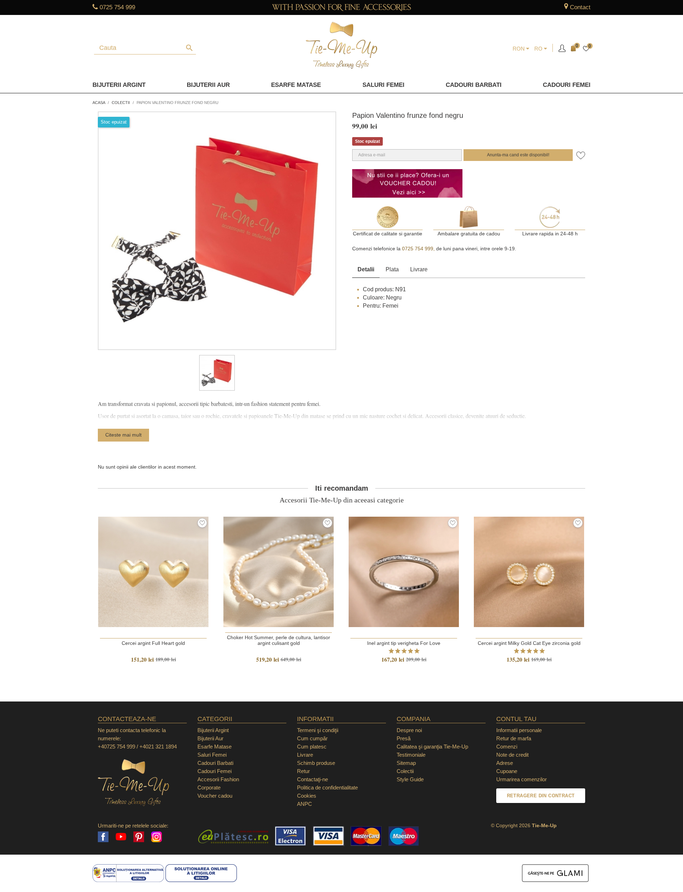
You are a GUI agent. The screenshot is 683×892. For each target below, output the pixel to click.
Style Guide (410, 779)
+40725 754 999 (116, 747)
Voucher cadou (214, 796)
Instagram (156, 836)
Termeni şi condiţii (317, 730)
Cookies (306, 796)
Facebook (103, 836)
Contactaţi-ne (312, 779)
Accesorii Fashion (218, 779)
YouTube (121, 837)
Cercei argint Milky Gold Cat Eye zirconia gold (529, 643)
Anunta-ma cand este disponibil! (518, 154)
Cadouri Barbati (474, 85)
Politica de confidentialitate (327, 787)
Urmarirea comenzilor (521, 779)
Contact (580, 7)
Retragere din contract (541, 795)
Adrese (504, 763)
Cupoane (506, 771)
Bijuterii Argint (118, 85)
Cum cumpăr (312, 738)
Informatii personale (519, 730)
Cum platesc (312, 747)
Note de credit (512, 755)
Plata (392, 269)
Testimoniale (411, 755)
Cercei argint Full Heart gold (153, 643)
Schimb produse (316, 763)
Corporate (209, 787)
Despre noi (409, 730)
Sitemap (406, 763)
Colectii (405, 771)
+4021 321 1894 (158, 747)
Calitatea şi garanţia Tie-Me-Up (432, 747)
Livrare (419, 269)
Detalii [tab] (366, 269)
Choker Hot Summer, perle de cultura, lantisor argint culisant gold (278, 640)
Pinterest (138, 836)
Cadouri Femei (567, 85)
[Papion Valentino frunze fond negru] (217, 373)
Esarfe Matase (296, 85)
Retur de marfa (513, 738)
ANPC (304, 804)
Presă (404, 738)
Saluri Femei (383, 85)
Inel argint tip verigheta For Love (403, 643)
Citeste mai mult (123, 435)
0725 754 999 (117, 7)
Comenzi (506, 747)
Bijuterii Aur (208, 85)
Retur (303, 771)
